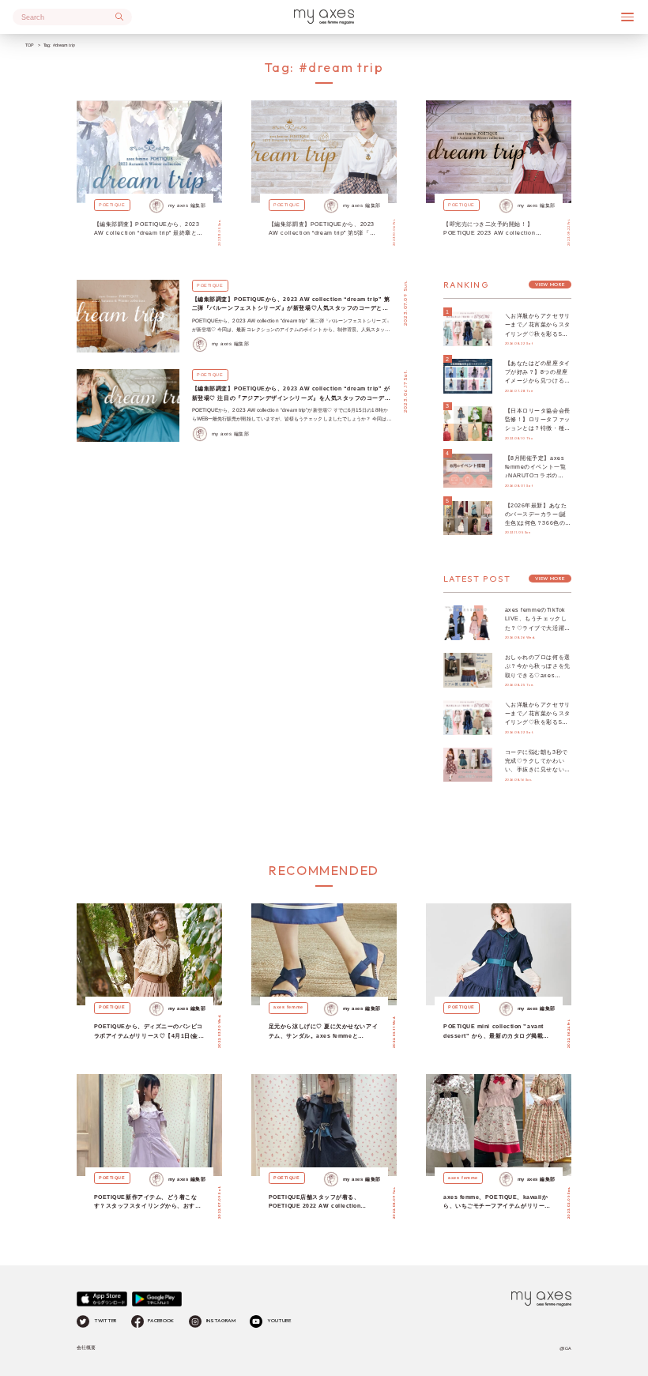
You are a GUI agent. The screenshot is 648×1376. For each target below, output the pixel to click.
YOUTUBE (279, 1321)
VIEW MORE (549, 284)
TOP (29, 45)
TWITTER (105, 1321)
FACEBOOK (161, 1321)
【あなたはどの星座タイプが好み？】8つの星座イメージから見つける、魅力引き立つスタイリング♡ (538, 380)
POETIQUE (112, 204)
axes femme (288, 1007)
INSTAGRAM (220, 1321)
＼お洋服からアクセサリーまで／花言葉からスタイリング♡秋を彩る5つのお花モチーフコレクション (538, 333)
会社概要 (86, 1347)
